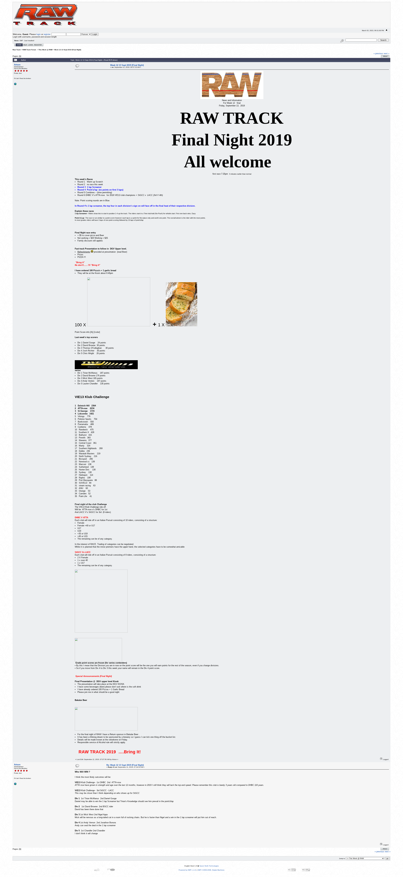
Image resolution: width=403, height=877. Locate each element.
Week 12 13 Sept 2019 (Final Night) (67, 50)
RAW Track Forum (30, 50)
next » (386, 53)
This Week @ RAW (45, 50)
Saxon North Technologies (209, 866)
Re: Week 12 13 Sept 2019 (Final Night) (125, 765)
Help (25, 45)
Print (385, 56)
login (38, 34)
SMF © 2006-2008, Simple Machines (211, 870)
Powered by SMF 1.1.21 (187, 870)
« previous (378, 53)
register (47, 34)
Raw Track (17, 50)
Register (38, 45)
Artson (17, 64)
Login (30, 45)
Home (19, 45)
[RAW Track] (15, 85)
